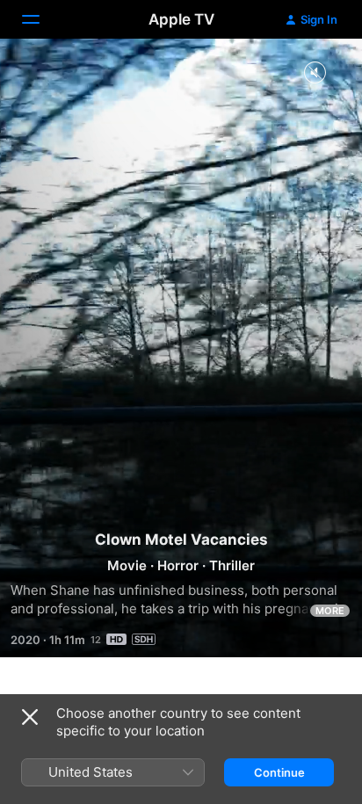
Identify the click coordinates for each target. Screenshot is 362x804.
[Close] (30, 717)
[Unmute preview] (314, 73)
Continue (279, 772)
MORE (329, 611)
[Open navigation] (41, 19)
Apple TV (181, 19)
